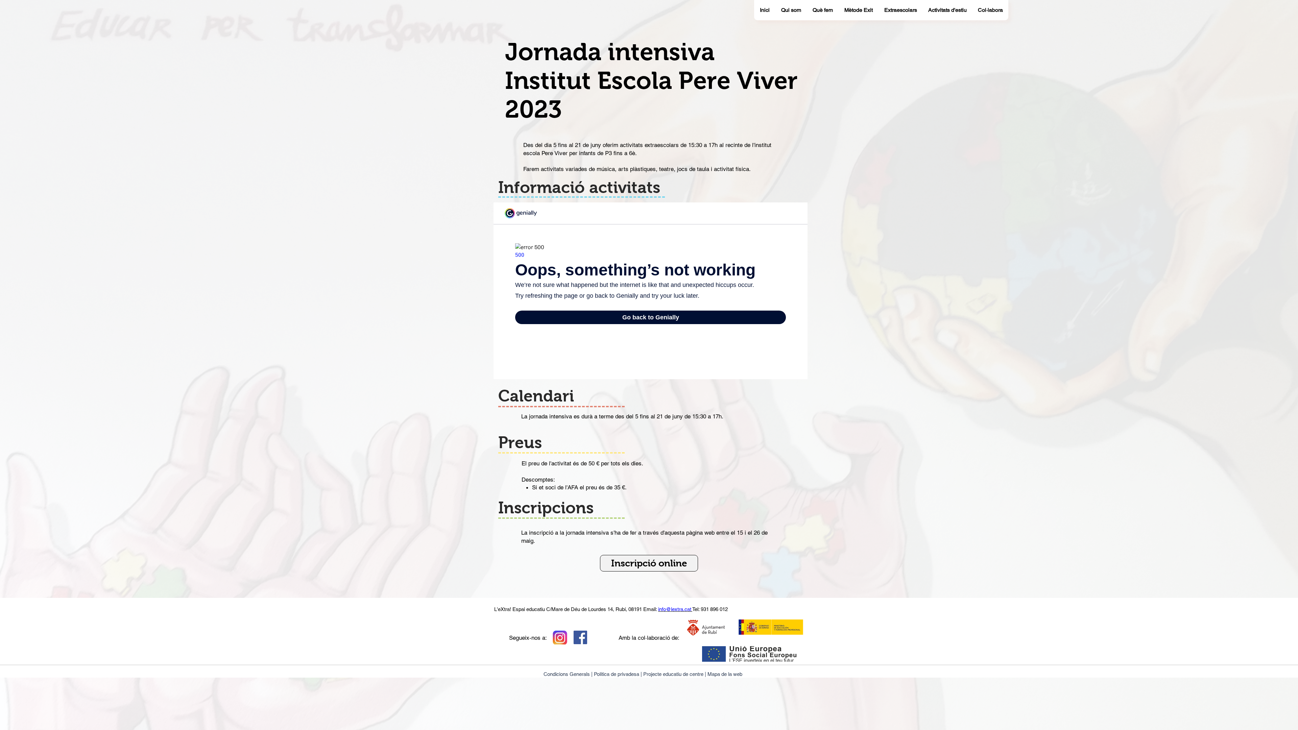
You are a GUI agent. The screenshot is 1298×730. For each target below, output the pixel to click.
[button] (649, 563)
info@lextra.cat (675, 609)
